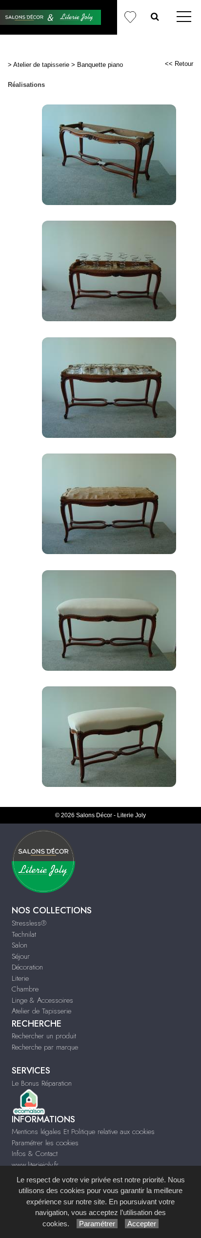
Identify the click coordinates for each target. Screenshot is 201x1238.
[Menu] (184, 17)
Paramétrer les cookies (45, 1142)
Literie (20, 978)
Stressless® (29, 923)
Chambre (25, 989)
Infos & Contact (35, 1153)
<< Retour (179, 63)
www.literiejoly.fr (35, 1164)
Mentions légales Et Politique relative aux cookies (83, 1131)
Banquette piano (100, 64)
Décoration (27, 967)
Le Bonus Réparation (42, 1083)
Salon (19, 945)
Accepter (141, 1223)
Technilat (24, 934)
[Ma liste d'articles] (129, 17)
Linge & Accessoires (42, 1000)
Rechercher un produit (44, 1036)
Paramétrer (97, 1223)
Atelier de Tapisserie (41, 1011)
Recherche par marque (45, 1047)
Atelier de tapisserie (41, 64)
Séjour (21, 956)
